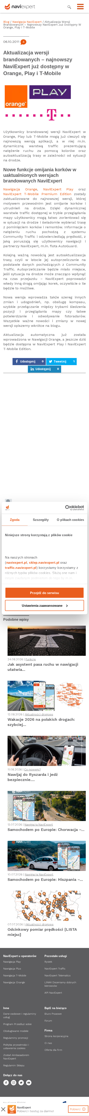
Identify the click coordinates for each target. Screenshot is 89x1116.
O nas (48, 1043)
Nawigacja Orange (20, 189)
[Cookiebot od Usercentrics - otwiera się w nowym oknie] (65, 508)
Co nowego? (32, 769)
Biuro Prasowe (53, 1013)
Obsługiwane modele (15, 1031)
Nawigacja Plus (12, 968)
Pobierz (75, 1109)
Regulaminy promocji (15, 1037)
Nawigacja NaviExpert (27, 21)
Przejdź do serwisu (44, 593)
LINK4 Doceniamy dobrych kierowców (60, 984)
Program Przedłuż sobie (17, 1024)
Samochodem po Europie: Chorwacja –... (46, 829)
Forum (48, 1020)
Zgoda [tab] (15, 520)
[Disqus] (44, 437)
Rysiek (48, 961)
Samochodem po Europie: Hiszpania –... (45, 879)
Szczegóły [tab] (41, 520)
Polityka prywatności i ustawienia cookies (16, 1046)
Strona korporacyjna (56, 1036)
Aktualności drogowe (39, 714)
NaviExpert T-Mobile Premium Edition (37, 194)
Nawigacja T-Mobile (14, 975)
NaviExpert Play (58, 189)
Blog (6, 21)
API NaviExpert (53, 992)
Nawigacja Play (12, 961)
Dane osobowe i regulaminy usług (19, 1015)
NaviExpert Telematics (57, 975)
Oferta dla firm (53, 1049)
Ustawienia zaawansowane (42, 605)
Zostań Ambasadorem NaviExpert (16, 1057)
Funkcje (30, 659)
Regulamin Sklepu (13, 1065)
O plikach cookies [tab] (70, 520)
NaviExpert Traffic (54, 968)
